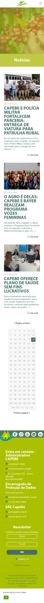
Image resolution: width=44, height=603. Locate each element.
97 (11, 399)
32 (15, 352)
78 (33, 382)
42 (33, 357)
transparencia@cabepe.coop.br (22, 497)
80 (15, 386)
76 (24, 382)
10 (24, 335)
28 (24, 348)
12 (33, 335)
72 (33, 378)
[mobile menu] (41, 4)
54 (33, 365)
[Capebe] (22, 4)
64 (24, 374)
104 (15, 403)
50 (15, 365)
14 (15, 339)
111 (22, 408)
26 (15, 348)
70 (24, 378)
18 (33, 339)
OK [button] (6, 597)
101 (28, 399)
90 (33, 391)
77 (29, 382)
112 (26, 408)
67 (11, 378)
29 (29, 348)
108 (33, 403)
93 (20, 395)
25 (11, 348)
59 (29, 369)
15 (20, 339)
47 (29, 361)
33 (20, 352)
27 (20, 348)
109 (13, 408)
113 (31, 408)
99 (20, 399)
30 (33, 348)
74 (15, 382)
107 (28, 403)
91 (11, 395)
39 (20, 357)
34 (24, 352)
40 (24, 357)
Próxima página (21, 413)
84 (33, 386)
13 (11, 339)
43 (11, 361)
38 (15, 357)
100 (24, 399)
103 (10, 403)
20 (15, 344)
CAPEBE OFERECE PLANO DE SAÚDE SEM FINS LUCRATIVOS (21, 285)
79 (11, 386)
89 (29, 391)
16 (24, 339)
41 (29, 357)
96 (33, 395)
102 (33, 399)
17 (29, 339)
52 (24, 365)
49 (11, 365)
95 (29, 395)
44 (15, 361)
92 (15, 395)
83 (29, 386)
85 (11, 391)
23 (29, 344)
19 (11, 344)
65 (29, 374)
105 (19, 403)
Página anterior (23, 323)
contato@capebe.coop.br (19, 469)
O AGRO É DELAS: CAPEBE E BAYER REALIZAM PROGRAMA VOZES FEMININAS (21, 207)
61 (11, 374)
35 (29, 352)
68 (15, 378)
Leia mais (34, 155)
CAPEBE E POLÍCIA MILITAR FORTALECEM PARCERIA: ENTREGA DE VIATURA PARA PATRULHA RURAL (21, 121)
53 (29, 365)
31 (11, 352)
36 (33, 352)
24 (33, 344)
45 (20, 361)
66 (33, 374)
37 (11, 357)
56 (15, 369)
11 (29, 335)
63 (20, 374)
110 (17, 408)
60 (33, 369)
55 (11, 369)
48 (33, 361)
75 (20, 382)
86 (15, 391)
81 (20, 386)
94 (24, 395)
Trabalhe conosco (22, 565)
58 (24, 369)
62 (15, 374)
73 (11, 382)
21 (20, 344)
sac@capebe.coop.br (17, 512)
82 (24, 386)
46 (24, 361)
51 (20, 365)
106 (24, 403)
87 (20, 391)
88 (24, 391)
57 (20, 369)
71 (29, 378)
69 (20, 378)
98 (15, 399)
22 (24, 344)
